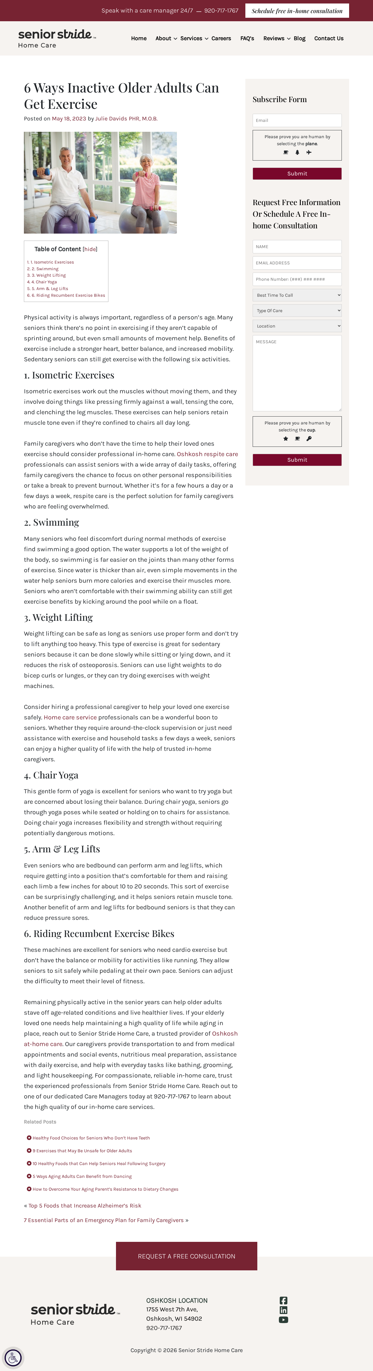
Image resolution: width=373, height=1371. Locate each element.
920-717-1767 (164, 1328)
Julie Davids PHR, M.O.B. (126, 118)
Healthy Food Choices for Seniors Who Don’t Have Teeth (90, 1138)
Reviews (274, 38)
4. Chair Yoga (42, 281)
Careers (221, 38)
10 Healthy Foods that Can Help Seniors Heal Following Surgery (98, 1163)
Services (191, 38)
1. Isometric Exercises (50, 262)
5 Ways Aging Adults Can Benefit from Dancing (81, 1176)
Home (139, 38)
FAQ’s (247, 38)
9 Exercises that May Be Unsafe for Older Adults (81, 1150)
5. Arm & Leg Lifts (47, 288)
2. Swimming (43, 268)
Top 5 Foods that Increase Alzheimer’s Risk (85, 1205)
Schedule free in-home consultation (297, 11)
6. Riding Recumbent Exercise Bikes (66, 295)
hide (90, 249)
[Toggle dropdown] (175, 39)
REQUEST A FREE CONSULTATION (186, 1256)
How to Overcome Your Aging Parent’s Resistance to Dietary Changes (104, 1189)
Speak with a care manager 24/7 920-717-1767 (169, 10)
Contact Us (329, 38)
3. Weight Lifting (46, 275)
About (163, 38)
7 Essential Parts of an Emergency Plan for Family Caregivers (104, 1220)
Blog (299, 38)
